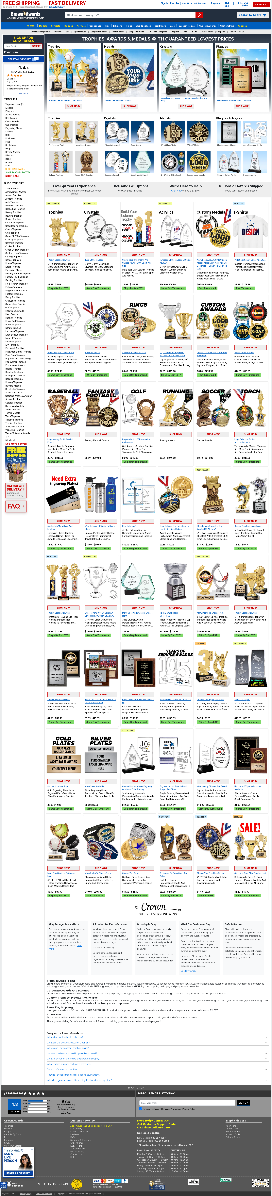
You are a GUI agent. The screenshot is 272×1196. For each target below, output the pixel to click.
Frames (9, 131)
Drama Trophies (13, 263)
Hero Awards (11, 314)
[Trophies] (23, 464)
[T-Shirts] (250, 228)
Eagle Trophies (12, 266)
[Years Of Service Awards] (175, 668)
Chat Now (176, 190)
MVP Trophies (12, 345)
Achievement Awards (15, 192)
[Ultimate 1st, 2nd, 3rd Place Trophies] (63, 581)
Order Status (77, 1143)
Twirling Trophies (13, 423)
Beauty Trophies (13, 212)
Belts (8, 159)
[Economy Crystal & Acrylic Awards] (63, 321)
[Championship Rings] (138, 321)
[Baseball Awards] (63, 408)
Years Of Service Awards (17, 433)
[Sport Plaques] (63, 668)
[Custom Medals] (213, 228)
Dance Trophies (13, 260)
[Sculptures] (175, 842)
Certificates (11, 118)
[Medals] (175, 495)
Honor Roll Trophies (15, 321)
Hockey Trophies (13, 317)
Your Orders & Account (194, 3)
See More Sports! (16, 443)
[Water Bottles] (101, 495)
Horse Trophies (13, 324)
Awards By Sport (13, 1134)
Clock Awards (12, 121)
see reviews (66, 1114)
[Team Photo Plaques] (101, 668)
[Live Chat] (23, 59)
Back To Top (136, 1087)
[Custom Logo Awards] (213, 321)
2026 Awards (12, 188)
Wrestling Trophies (14, 430)
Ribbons (117, 26)
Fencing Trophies (13, 280)
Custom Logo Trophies (16, 253)
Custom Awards (207, 26)
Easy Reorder (77, 1146)
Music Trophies (13, 341)
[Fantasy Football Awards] (101, 408)
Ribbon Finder (233, 1131)
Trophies (30, 26)
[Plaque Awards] (250, 755)
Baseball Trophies (14, 205)
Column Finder (233, 1137)
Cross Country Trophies (17, 249)
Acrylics (81, 26)
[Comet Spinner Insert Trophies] (213, 581)
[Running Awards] (175, 408)
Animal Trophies (13, 195)
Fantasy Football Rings (16, 277)
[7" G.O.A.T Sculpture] (213, 495)
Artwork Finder (233, 1134)
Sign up (243, 1103)
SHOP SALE (12, 175)
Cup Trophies (143, 26)
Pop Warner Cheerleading (18, 358)
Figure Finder (232, 1128)
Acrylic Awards (12, 114)
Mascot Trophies (13, 338)
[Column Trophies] (138, 228)
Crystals (55, 26)
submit (36, 46)
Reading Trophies (14, 372)
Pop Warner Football (15, 362)
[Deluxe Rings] (138, 842)
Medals (43, 26)
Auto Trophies (12, 202)
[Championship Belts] (101, 842)
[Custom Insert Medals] (101, 321)
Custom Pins (227, 26)
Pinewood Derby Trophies (18, 351)
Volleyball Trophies (14, 426)
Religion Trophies (14, 379)
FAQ (72, 1137)
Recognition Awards (15, 375)
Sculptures (10, 145)
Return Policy (77, 1151)
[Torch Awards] (250, 408)
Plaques (68, 26)
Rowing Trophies (13, 382)
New (7, 165)
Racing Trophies (13, 368)
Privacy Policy (11, 52)
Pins (107, 26)
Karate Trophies (13, 328)
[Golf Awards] (138, 408)
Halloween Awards (14, 311)
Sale (172, 26)
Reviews (74, 1134)
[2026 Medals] (213, 842)
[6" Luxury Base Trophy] (213, 668)
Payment (216, 3)
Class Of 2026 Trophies (17, 236)
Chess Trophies (13, 229)
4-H (7, 436)
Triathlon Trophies (14, 419)
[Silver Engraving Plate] (101, 755)
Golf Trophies (12, 307)
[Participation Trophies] (63, 228)
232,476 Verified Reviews (23, 72)
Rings (129, 26)
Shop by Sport (14, 183)
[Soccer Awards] (213, 408)
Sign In (164, 3)
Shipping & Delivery (80, 1140)
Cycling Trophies (13, 256)
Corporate (95, 26)
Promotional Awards (15, 365)
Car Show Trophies (14, 222)
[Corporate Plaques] (138, 668)
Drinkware (160, 26)
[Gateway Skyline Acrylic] (175, 228)
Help (227, 3)
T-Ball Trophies (12, 409)
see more (23, 93)
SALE (7, 1143)
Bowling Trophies (14, 215)
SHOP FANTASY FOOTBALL (19, 172)
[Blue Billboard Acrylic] (138, 495)
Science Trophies (14, 392)
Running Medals (13, 385)
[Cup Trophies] (175, 321)
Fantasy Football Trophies (18, 273)
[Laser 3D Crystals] (250, 668)
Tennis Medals (12, 413)
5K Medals (10, 440)
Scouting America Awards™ (18, 396)
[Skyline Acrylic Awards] (138, 755)
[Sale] (250, 842)
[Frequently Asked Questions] (23, 507)
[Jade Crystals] (138, 581)
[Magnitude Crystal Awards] (101, 228)
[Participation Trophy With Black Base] (250, 581)
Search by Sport (250, 14)
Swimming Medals (14, 406)
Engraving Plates (13, 128)
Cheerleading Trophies (16, 226)
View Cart (261, 4)
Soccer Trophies (13, 399)
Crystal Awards (12, 152)
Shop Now (73, 106)
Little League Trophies (16, 334)
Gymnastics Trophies (15, 304)
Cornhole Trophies (14, 243)
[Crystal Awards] (213, 755)
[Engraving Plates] (63, 495)
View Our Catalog (13, 1146)
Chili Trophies (12, 232)
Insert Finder (232, 1126)
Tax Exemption (77, 1148)
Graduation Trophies (15, 300)
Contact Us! (162, 1120)
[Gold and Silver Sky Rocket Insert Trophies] (250, 495)
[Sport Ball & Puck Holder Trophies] (63, 842)
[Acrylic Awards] (175, 755)
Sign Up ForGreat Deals (23, 39)
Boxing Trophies (13, 219)
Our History (76, 1128)
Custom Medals (187, 26)
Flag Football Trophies (16, 290)
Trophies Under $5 (14, 104)
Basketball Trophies (15, 209)
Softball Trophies (13, 402)
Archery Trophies (13, 198)
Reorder (174, 3)
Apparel (242, 26)
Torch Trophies (12, 416)
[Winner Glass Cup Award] (101, 581)
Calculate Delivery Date (153, 1127)
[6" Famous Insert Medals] (250, 321)
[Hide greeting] (32, 1149)
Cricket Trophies (13, 246)
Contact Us (76, 1154)
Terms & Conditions (44, 1194)
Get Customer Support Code (156, 1124)
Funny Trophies (12, 297)
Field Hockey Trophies (16, 283)
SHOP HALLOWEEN (15, 169)
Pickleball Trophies (14, 348)
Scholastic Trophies (15, 389)
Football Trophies (14, 294)
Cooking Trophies (14, 239)
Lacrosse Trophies (14, 331)
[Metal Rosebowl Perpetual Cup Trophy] (175, 581)
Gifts (7, 135)
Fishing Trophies (13, 287)
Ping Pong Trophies (15, 355)
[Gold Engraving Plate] (63, 755)
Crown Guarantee (79, 1131)
